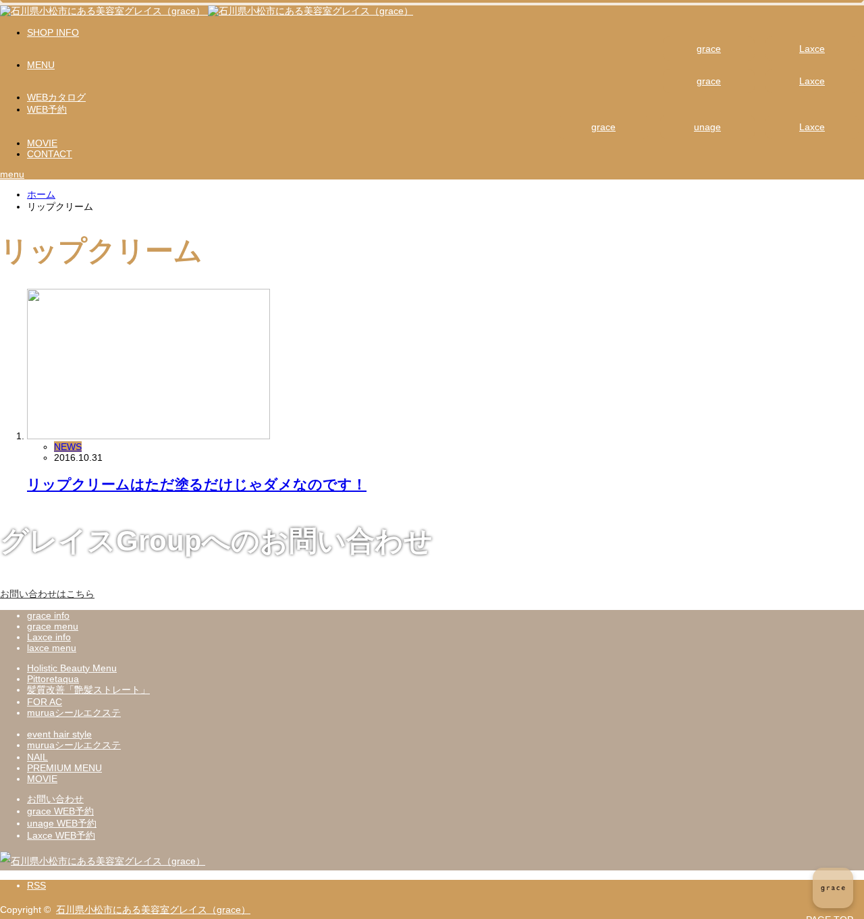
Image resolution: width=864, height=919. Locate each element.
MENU (41, 64)
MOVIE (42, 143)
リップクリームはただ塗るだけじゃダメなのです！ (197, 484)
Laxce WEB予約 (61, 835)
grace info (48, 615)
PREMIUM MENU (64, 767)
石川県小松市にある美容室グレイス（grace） (153, 909)
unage (707, 126)
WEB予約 (47, 109)
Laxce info (49, 637)
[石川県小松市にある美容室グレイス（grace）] (206, 10)
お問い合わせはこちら (47, 593)
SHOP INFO (53, 32)
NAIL (37, 757)
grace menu (52, 626)
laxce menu (51, 647)
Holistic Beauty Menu (72, 668)
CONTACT (49, 153)
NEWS (68, 446)
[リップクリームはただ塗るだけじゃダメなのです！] (148, 435)
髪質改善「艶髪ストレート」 (88, 689)
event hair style (59, 734)
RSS (36, 885)
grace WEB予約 (60, 811)
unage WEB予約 (62, 823)
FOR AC (44, 701)
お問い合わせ (55, 798)
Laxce (812, 48)
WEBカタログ (56, 97)
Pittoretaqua (53, 678)
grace (709, 48)
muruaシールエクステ (74, 712)
